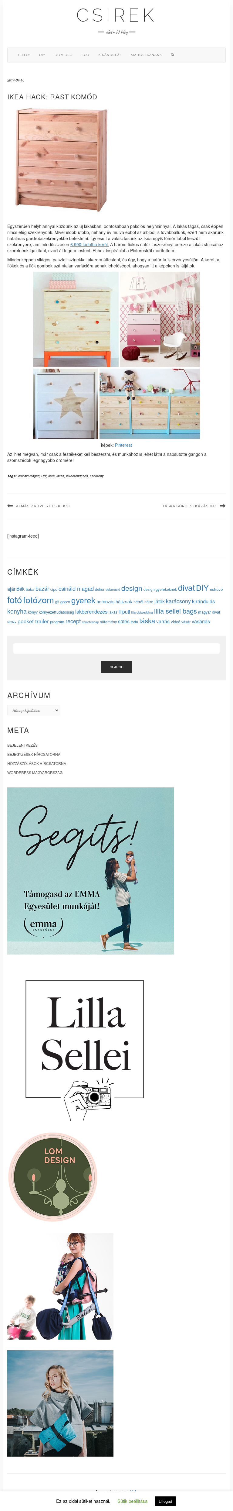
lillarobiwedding (142, 612)
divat (186, 587)
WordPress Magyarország (34, 772)
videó (175, 622)
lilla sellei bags (175, 610)
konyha (17, 611)
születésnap (90, 621)
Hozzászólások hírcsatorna (36, 763)
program (57, 622)
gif (57, 601)
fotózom (38, 599)
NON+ (11, 622)
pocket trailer (33, 621)
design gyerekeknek (160, 589)
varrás (163, 621)
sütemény (108, 622)
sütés (124, 621)
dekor (99, 589)
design (131, 588)
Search (116, 666)
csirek (116, 15)
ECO (85, 55)
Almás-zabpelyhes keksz (43, 506)
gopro (65, 601)
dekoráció (113, 589)
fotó (14, 599)
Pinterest (123, 445)
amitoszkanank (146, 55)
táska (147, 620)
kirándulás (110, 55)
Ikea (51, 475)
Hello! (23, 55)
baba (30, 589)
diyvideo (64, 55)
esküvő (216, 589)
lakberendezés (77, 475)
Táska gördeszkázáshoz (189, 506)
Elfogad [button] (165, 1501)
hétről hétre (143, 601)
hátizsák (124, 601)
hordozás (105, 601)
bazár (42, 588)
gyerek (83, 600)
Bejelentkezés (22, 745)
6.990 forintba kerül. (89, 244)
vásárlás (201, 621)
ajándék (16, 588)
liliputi (124, 611)
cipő (53, 589)
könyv (33, 612)
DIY (42, 55)
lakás (60, 475)
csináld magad (28, 475)
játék (159, 601)
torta (134, 622)
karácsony (178, 601)
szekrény (97, 475)
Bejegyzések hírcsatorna (33, 754)
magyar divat (209, 612)
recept (73, 621)
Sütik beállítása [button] (132, 1501)
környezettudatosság (56, 612)
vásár (186, 621)
